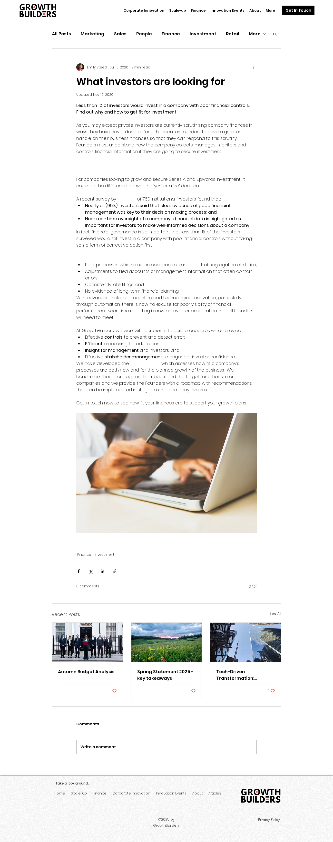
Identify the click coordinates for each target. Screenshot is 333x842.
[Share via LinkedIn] (102, 571)
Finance (171, 34)
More (255, 34)
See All (275, 613)
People (144, 34)
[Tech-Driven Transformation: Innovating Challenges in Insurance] (245, 642)
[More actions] (254, 67)
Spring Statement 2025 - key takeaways (165, 675)
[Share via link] (114, 571)
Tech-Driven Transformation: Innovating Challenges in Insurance (245, 675)
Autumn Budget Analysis (86, 672)
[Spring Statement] (166, 642)
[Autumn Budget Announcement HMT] (87, 642)
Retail (232, 34)
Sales (120, 34)
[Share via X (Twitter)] (90, 571)
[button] (298, 10)
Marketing (92, 34)
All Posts (61, 34)
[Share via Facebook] (78, 571)
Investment (203, 34)
